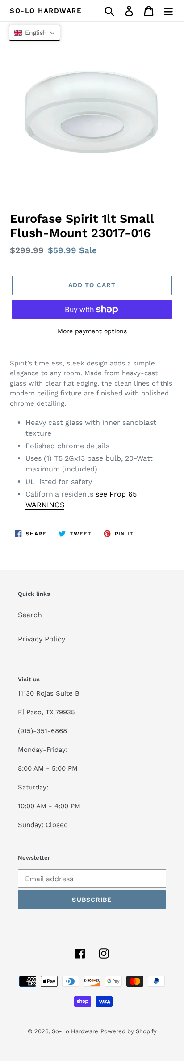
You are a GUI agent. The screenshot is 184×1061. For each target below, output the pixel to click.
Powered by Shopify (128, 1031)
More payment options (92, 331)
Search (30, 615)
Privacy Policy (41, 639)
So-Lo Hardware (46, 11)
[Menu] (168, 11)
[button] (34, 32)
